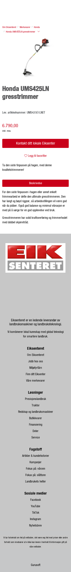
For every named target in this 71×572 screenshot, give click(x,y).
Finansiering (35, 424)
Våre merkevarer (35, 380)
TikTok (35, 512)
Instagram (35, 519)
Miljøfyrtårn (35, 367)
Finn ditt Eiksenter (35, 374)
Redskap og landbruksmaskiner (35, 411)
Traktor (36, 405)
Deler (35, 431)
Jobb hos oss (35, 361)
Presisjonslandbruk (35, 398)
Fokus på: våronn (35, 468)
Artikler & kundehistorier (35, 455)
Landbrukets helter (35, 481)
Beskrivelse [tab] (35, 183)
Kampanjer (35, 462)
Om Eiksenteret (35, 354)
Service (35, 437)
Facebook (35, 499)
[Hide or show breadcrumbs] (38, 31)
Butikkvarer (35, 418)
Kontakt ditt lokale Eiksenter (35, 143)
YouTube (35, 506)
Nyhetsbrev (35, 525)
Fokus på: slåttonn (35, 475)
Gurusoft (35, 565)
